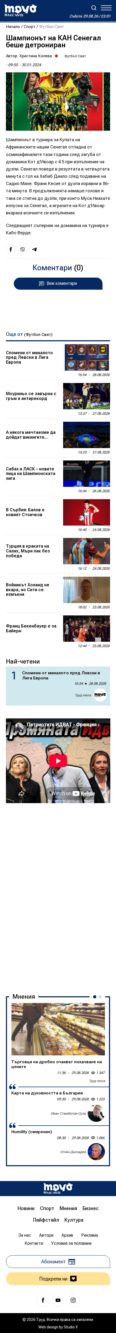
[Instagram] (73, 1300)
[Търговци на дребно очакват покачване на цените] (58, 1029)
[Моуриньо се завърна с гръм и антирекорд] (86, 396)
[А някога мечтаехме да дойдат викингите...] (86, 435)
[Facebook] (42, 1300)
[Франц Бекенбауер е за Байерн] (86, 628)
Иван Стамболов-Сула (68, 1113)
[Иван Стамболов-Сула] (96, 1113)
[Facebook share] (11, 249)
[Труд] (58, 1188)
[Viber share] (23, 249)
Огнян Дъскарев (73, 1152)
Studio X (71, 1327)
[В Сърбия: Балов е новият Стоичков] (86, 512)
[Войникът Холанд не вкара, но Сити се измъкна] (86, 590)
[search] (94, 7)
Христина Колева (35, 56)
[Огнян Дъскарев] (96, 1151)
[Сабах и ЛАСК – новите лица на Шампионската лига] (86, 473)
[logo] (20, 10)
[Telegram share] (34, 249)
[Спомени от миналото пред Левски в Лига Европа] (86, 357)
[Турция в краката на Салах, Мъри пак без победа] (86, 551)
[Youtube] (58, 1300)
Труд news (83, 695)
